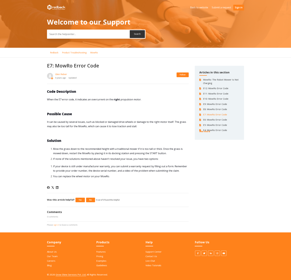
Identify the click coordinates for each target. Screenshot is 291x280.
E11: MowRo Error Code (215, 93)
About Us (52, 251)
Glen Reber (61, 74)
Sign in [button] (238, 7)
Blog (49, 265)
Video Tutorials (153, 265)
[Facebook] (48, 187)
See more (204, 131)
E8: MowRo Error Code (215, 109)
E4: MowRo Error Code (215, 130)
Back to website (199, 7)
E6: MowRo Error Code (215, 119)
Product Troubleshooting (74, 52)
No (90, 200)
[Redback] (56, 8)
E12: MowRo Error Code (215, 88)
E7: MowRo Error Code (215, 114)
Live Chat (150, 260)
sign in (56, 224)
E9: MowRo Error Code (215, 104)
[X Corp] (52, 187)
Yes (80, 200)
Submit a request (221, 7)
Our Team (52, 256)
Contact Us (151, 256)
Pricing (99, 256)
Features (101, 251)
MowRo (94, 52)
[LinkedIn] (57, 187)
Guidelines (101, 265)
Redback (54, 52)
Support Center (154, 251)
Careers (51, 260)
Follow (183, 74)
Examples (101, 260)
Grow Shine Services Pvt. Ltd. (71, 274)
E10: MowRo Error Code (215, 98)
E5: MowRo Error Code (215, 124)
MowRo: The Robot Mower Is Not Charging (221, 81)
